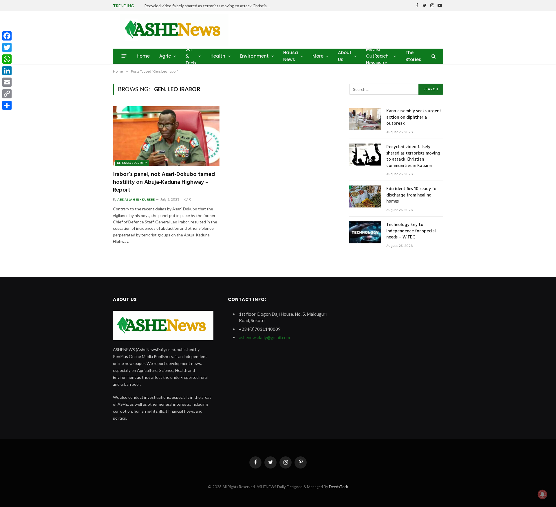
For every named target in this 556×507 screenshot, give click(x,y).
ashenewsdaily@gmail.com (264, 337)
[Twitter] (7, 47)
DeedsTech (338, 486)
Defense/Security (132, 163)
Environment (254, 56)
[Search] (433, 56)
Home (143, 56)
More (318, 56)
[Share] (7, 105)
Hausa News (290, 56)
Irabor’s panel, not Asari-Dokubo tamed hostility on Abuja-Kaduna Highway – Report (164, 182)
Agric (165, 56)
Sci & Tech (190, 56)
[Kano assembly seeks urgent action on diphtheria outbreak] (365, 119)
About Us (345, 56)
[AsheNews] (174, 30)
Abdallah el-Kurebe (136, 199)
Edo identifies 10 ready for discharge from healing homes (412, 195)
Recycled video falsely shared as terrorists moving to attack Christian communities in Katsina (209, 5)
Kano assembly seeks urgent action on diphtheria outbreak (413, 117)
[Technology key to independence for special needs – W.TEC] (365, 232)
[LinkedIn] (7, 70)
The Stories (413, 56)
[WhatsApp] (7, 59)
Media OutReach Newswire (377, 56)
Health (218, 56)
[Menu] (124, 56)
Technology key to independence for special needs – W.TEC (411, 231)
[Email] (7, 82)
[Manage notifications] (542, 494)
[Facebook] (7, 36)
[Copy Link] (7, 94)
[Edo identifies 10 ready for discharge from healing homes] (365, 196)
